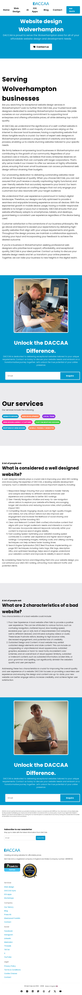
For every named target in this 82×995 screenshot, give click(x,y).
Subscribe (40, 838)
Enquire (70, 375)
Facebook (8, 931)
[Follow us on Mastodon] (38, 991)
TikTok (7, 949)
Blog (46, 9)
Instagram (8, 934)
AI (27, 9)
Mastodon (8, 942)
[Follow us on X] (55, 991)
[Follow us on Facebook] (21, 991)
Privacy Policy (10, 966)
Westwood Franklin (12, 918)
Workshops (9, 898)
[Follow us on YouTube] (60, 991)
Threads (7, 946)
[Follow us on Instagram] (27, 991)
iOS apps (8, 894)
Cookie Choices (10, 973)
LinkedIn (7, 938)
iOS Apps (35, 10)
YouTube (7, 957)
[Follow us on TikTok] (49, 991)
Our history (8, 907)
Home (6, 9)
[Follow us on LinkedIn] (32, 991)
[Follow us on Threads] (44, 991)
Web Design (16, 10)
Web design (9, 887)
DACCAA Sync (10, 890)
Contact (57, 9)
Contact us (43, 46)
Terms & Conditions (12, 970)
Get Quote (72, 9)
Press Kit (7, 914)
